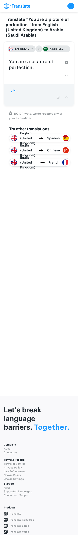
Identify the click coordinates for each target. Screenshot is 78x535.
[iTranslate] (17, 6)
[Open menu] (70, 6)
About (7, 448)
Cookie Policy (12, 475)
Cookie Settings (14, 478)
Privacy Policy (13, 467)
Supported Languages (18, 491)
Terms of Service (14, 463)
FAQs (7, 487)
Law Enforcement (15, 471)
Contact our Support (17, 495)
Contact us (10, 452)
